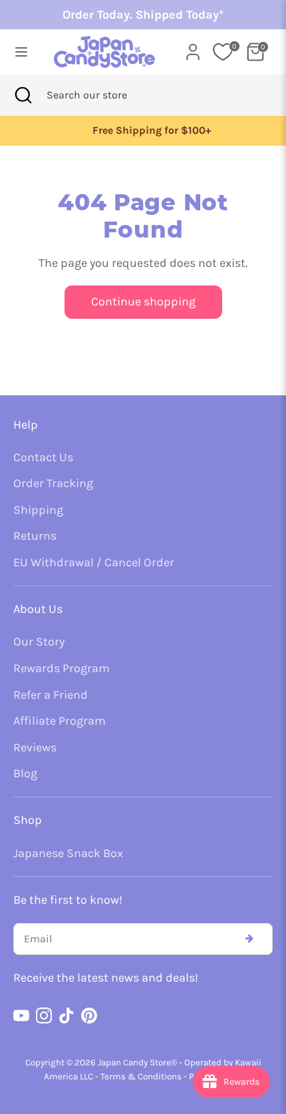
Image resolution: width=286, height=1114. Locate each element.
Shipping (38, 509)
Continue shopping (143, 301)
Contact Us (43, 457)
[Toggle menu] (21, 51)
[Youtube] (21, 1015)
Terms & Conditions (141, 1076)
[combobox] (104, 95)
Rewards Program (61, 668)
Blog (25, 773)
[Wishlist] (223, 52)
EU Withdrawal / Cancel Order (93, 562)
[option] (143, 131)
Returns (35, 535)
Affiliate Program (59, 720)
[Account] (193, 48)
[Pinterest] (89, 1015)
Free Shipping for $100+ (143, 130)
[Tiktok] (66, 1015)
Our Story (39, 641)
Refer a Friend (50, 694)
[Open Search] (23, 95)
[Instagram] (44, 1015)
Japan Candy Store (134, 1062)
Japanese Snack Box (68, 853)
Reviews (35, 747)
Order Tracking (53, 483)
